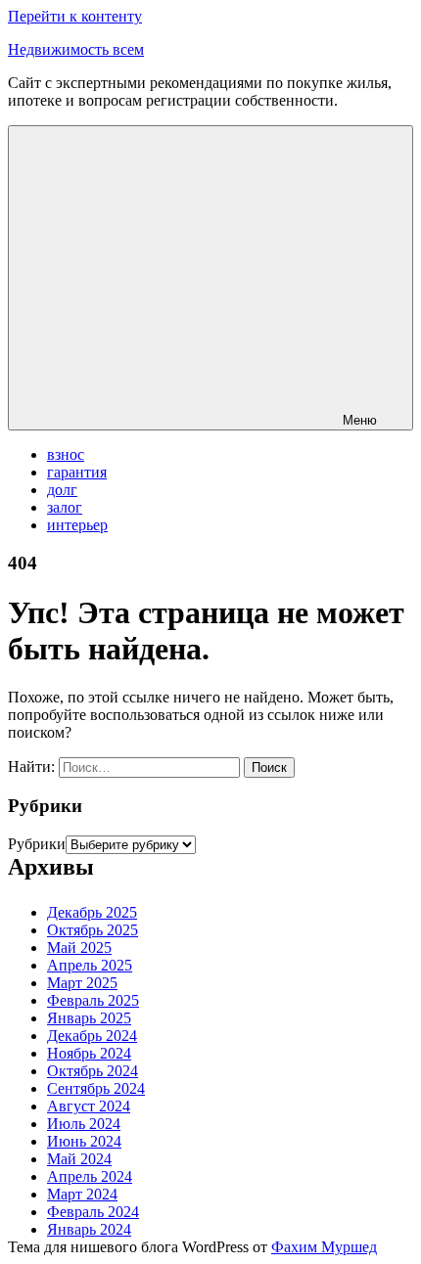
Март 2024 (82, 1194)
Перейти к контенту (75, 16)
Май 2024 (79, 1159)
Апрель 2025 (89, 965)
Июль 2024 (83, 1123)
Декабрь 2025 (92, 912)
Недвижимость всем (76, 49)
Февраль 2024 (93, 1211)
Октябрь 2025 (92, 930)
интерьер (77, 525)
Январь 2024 (89, 1229)
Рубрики (37, 843)
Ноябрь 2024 (89, 1053)
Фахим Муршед (324, 1247)
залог (64, 507)
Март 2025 (82, 982)
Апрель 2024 (89, 1176)
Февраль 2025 (93, 1000)
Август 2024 (88, 1106)
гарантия (77, 472)
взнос (65, 454)
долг (62, 489)
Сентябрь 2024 (96, 1088)
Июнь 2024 (84, 1141)
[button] (210, 277)
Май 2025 (79, 947)
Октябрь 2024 (92, 1070)
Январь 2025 (89, 1018)
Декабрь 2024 (92, 1035)
